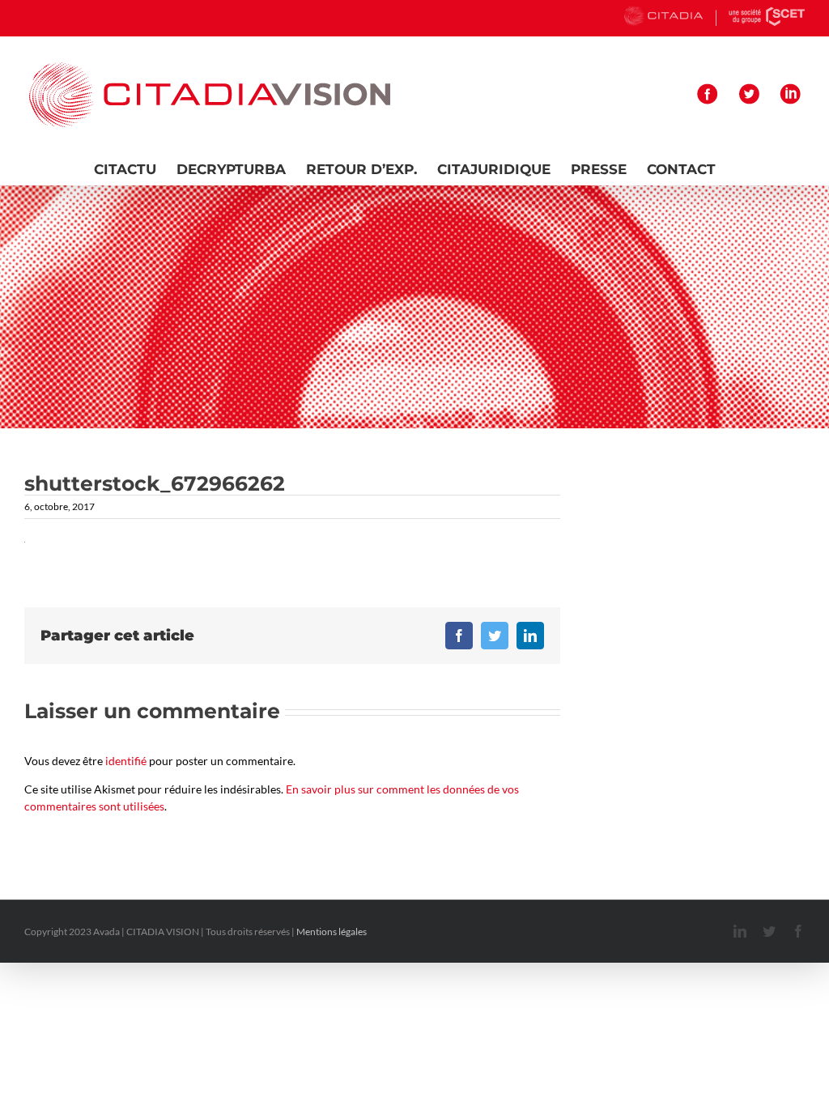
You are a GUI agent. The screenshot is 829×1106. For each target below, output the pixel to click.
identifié (126, 761)
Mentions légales (331, 931)
